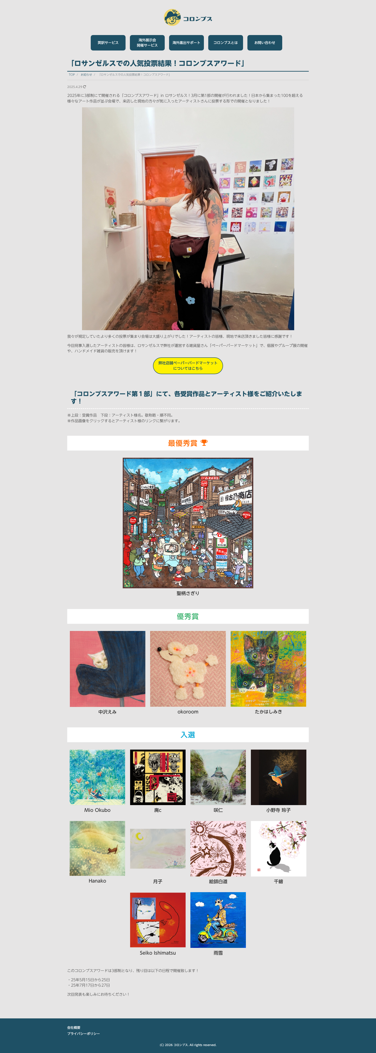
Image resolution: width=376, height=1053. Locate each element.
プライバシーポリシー (83, 1033)
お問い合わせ (264, 42)
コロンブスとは (225, 42)
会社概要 (73, 1027)
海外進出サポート (186, 42)
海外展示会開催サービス (147, 42)
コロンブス (181, 1045)
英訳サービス (108, 42)
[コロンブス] (188, 17)
